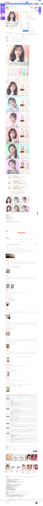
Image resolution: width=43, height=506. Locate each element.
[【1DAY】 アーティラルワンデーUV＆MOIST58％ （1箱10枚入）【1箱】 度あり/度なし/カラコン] (15, 457)
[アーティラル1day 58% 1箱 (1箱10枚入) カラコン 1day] (21, 457)
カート (39, 3)
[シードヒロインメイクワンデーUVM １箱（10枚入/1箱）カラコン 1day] (9, 457)
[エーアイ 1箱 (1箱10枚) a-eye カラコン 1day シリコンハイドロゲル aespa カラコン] (34, 457)
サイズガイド (39, 6)
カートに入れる (26, 30)
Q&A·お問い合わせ (17, 8)
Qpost (28, 0)
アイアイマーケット (11, 6)
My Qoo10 (24, 0)
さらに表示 (21, 241)
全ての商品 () (11, 7)
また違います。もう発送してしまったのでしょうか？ (13, 423)
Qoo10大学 (36, 0)
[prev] (5, 26)
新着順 (11, 244)
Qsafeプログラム (31, 499)
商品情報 (10, 33)
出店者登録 (21, 499)
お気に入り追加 (32, 30)
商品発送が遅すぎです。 (12, 433)
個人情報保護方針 (12, 499)
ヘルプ (30, 0)
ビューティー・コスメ (11, 10)
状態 (7, 397)
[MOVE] (33, 3)
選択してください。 (28, 26)
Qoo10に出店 (33, 0)
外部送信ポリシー (16, 499)
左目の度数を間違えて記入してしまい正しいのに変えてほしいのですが (15, 416)
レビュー (21, 33)
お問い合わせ (35, 451)
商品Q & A (32, 33)
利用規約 (9, 499)
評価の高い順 (13, 244)
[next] (18, 26)
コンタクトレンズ (15, 10)
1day (20, 10)
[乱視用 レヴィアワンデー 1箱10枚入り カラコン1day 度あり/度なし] (28, 457)
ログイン (22, 0)
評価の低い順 (17, 244)
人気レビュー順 (7, 244)
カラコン (18, 10)
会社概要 (6, 499)
